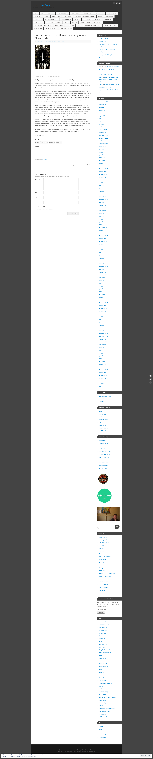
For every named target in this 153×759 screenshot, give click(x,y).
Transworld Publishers (110, 25)
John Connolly (109, 16)
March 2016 (102, 291)
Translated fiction (103, 587)
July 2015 (101, 314)
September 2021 (103, 113)
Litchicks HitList (103, 468)
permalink (44, 159)
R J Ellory (74, 22)
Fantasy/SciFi (37, 16)
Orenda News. (107, 19)
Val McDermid (38, 28)
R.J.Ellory (101, 422)
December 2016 (103, 266)
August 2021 (102, 116)
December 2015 (103, 300)
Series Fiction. (97, 22)
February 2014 (103, 361)
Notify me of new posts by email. (45, 209)
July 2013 (101, 381)
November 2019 (103, 169)
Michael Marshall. (66, 19)
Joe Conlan (101, 417)
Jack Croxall (102, 449)
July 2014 (101, 347)
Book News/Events (62, 13)
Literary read (102, 568)
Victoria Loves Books (104, 460)
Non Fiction (102, 570)
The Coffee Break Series (105, 451)
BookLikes (101, 401)
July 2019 (101, 180)
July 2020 (101, 149)
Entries (102, 732)
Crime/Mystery (100, 13)
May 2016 (101, 286)
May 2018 (101, 219)
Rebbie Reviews (103, 443)
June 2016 (101, 283)
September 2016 (103, 275)
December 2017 (103, 233)
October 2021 (103, 110)
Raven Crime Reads (104, 457)
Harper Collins (67, 16)
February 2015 (103, 328)
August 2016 (102, 277)
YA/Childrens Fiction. (51, 28)
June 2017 (101, 250)
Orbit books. (97, 19)
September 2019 (103, 174)
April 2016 (101, 289)
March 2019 (102, 191)
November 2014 (103, 336)
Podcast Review (103, 581)
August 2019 (102, 177)
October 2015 (103, 305)
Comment (37, 179)
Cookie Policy (33, 756)
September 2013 (103, 375)
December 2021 (103, 107)
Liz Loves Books (42, 5)
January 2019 (102, 196)
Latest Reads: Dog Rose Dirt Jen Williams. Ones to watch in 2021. (108, 79)
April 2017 (101, 255)
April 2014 (101, 356)
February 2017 (103, 261)
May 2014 (101, 353)
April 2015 (101, 322)
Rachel (100, 77)
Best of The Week (104, 542)
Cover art (101, 548)
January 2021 (102, 132)
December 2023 (103, 102)
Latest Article (102, 559)
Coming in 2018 (88, 13)
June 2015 (101, 317)
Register (101, 726)
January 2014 (102, 364)
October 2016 (103, 272)
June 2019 (101, 183)
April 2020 (101, 155)
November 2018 (103, 202)
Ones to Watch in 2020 (105, 576)
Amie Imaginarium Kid (105, 462)
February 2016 (103, 294)
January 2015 (102, 330)
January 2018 (102, 230)
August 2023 (102, 104)
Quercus (66, 22)
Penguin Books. (38, 22)
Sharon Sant (102, 446)
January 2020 (102, 163)
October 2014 (103, 339)
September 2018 (103, 208)
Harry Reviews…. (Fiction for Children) (84, 16)
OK (116, 527)
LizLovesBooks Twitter (105, 396)
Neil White (77, 19)
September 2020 (103, 143)
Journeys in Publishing (105, 556)
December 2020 (103, 135)
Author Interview (103, 537)
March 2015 (102, 325)
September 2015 (103, 308)
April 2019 (101, 188)
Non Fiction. (87, 19)
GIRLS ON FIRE (56, 16)
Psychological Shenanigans (53, 22)
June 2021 (101, 118)
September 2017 (103, 241)
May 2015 (101, 319)
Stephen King (70, 25)
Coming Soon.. (102, 41)
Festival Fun (102, 551)
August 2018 (102, 210)
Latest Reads (61, 41)
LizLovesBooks (40, 41)
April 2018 (101, 222)
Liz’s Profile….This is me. (51, 19)
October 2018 (103, 205)
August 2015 (102, 311)
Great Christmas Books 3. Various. (44, 165)
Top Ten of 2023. (103, 39)
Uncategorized (103, 593)
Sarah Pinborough (85, 22)
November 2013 (103, 370)
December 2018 (103, 199)
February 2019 (103, 194)
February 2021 (103, 129)
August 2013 (102, 378)
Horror (100, 16)
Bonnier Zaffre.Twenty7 (47, 13)
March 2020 (102, 157)
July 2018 (101, 213)
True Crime (102, 590)
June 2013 (101, 384)
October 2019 (103, 171)
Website (37, 202)
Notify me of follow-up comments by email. (48, 206)
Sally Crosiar (102, 90)
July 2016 (101, 280)
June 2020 (101, 152)
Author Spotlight (103, 540)
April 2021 (101, 124)
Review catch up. (103, 584)
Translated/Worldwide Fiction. (93, 25)
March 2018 (102, 224)
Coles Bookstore (75, 13)
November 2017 (103, 236)
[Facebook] (114, 3)
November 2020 (103, 138)
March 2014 (102, 358)
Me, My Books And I (104, 454)
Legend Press (37, 19)
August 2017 (102, 244)
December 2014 (103, 333)
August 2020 (102, 146)
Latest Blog (102, 562)
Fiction (46, 16)
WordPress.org (103, 737)
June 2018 (101, 216)
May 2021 (101, 121)
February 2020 (103, 160)
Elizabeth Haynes (111, 13)
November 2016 (103, 269)
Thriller (79, 25)
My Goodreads (103, 399)
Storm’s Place (102, 440)
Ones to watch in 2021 (105, 579)
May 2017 (101, 252)
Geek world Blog (103, 465)
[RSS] (119, 3)
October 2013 (103, 372)
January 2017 (102, 263)
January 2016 (102, 297)
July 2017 (101, 247)
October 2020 (103, 141)
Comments (103, 735)
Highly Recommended (66, 28)
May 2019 (101, 185)
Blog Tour (101, 545)
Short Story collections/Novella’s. (42, 25)
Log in (100, 729)
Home (35, 13)
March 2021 (102, 127)
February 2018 (103, 227)
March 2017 (102, 258)
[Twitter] (117, 3)
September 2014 (103, 342)
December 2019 (103, 166)
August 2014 (102, 344)
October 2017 (103, 238)
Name (37, 192)
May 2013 (101, 386)
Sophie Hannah (59, 25)
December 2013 (103, 367)
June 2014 (101, 350)
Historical (101, 554)
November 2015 (103, 303)
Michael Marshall (103, 428)
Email (36, 197)
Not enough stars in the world (107, 573)
